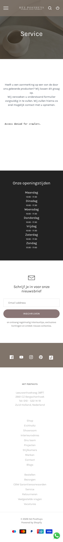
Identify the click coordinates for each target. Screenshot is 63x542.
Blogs (30, 464)
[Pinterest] (41, 358)
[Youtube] (21, 358)
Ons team (30, 440)
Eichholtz (30, 425)
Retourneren (29, 494)
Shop (30, 420)
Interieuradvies (30, 435)
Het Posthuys (36, 519)
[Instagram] (31, 358)
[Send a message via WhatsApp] (56, 535)
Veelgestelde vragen (30, 499)
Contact (30, 459)
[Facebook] (11, 358)
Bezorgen (30, 479)
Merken (29, 454)
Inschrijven (31, 313)
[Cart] (57, 8)
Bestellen (29, 474)
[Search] (50, 8)
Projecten (30, 445)
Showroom (30, 430)
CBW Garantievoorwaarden (29, 484)
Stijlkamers (30, 450)
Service (29, 489)
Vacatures (30, 504)
